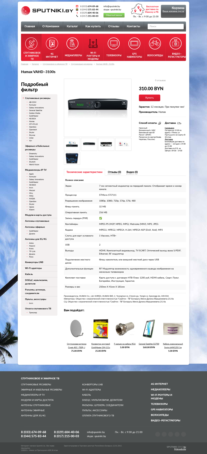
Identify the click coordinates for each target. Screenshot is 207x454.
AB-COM (32, 102)
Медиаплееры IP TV (36, 170)
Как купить (93, 26)
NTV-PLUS (33, 124)
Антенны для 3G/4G (36, 239)
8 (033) (33, 432)
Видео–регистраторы (165, 420)
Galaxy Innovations (36, 108)
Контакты (133, 26)
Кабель (29, 274)
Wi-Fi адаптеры (33, 268)
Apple (31, 174)
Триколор (33, 313)
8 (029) (66, 432)
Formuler (32, 105)
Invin (31, 188)
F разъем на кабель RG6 (125, 344)
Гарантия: (144, 107)
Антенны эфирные (35, 227)
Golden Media (34, 113)
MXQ (31, 196)
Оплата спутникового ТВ (38, 309)
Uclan (31, 138)
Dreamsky (33, 154)
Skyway (32, 135)
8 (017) (66, 436)
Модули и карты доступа (38, 215)
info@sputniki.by (96, 432)
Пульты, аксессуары (35, 299)
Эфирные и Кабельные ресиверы (41, 390)
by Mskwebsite (180, 448)
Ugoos (31, 207)
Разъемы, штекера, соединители (102, 405)
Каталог (72, 26)
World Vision (34, 165)
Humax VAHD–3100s (105, 64)
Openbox (32, 127)
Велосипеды (160, 415)
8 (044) (33, 436)
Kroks (31, 249)
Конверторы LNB (34, 262)
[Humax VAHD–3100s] (97, 108)
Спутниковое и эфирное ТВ (55, 64)
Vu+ (30, 141)
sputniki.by (100, 436)
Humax (31, 121)
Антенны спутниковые (37, 221)
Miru (31, 193)
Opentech (33, 130)
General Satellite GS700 (149, 344)
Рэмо (31, 257)
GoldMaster (33, 116)
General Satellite (35, 110)
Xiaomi (31, 210)
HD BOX (32, 119)
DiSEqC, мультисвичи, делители (102, 400)
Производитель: (148, 112)
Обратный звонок (114, 15)
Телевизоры (159, 404)
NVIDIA (32, 199)
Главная (30, 26)
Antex (31, 243)
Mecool (32, 190)
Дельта (32, 234)
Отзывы (113, 26)
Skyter (31, 132)
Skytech (32, 162)
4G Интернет (159, 384)
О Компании (50, 26)
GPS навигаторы (162, 409)
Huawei (32, 246)
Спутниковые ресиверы (82, 64)
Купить (149, 97)
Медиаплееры (160, 389)
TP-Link (32, 251)
